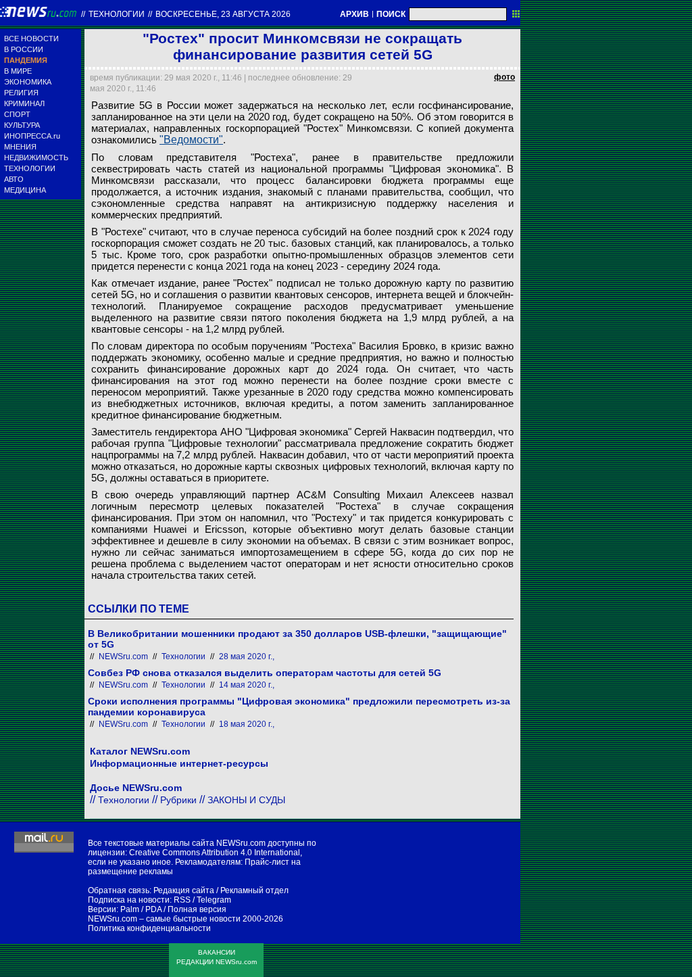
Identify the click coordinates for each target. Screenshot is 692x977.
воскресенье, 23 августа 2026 (223, 14)
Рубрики (178, 799)
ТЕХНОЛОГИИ (29, 168)
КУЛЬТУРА (22, 125)
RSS (182, 900)
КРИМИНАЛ (24, 103)
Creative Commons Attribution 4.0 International (214, 852)
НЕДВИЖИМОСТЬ (36, 157)
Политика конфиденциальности (149, 928)
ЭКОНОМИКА (27, 82)
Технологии (117, 14)
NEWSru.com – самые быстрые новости (164, 919)
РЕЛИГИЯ (21, 93)
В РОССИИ (23, 49)
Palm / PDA (141, 909)
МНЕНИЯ (20, 147)
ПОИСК (390, 14)
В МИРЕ (18, 71)
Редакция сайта (183, 890)
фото (504, 77)
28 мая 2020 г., (246, 656)
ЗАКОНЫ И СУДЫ (246, 799)
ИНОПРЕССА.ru (32, 136)
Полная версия (197, 909)
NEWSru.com (123, 656)
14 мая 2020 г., (246, 685)
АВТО (14, 179)
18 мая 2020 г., (246, 724)
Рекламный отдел (254, 890)
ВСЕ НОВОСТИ (31, 38)
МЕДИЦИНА (25, 190)
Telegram (214, 900)
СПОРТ (17, 114)
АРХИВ (354, 14)
